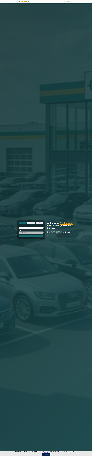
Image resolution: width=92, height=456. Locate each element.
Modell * (21, 230)
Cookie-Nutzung (45, 452)
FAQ (65, 1)
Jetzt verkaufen (55, 1)
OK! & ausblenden (46, 454)
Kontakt (74, 1)
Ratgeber (68, 1)
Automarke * (22, 225)
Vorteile (61, 1)
